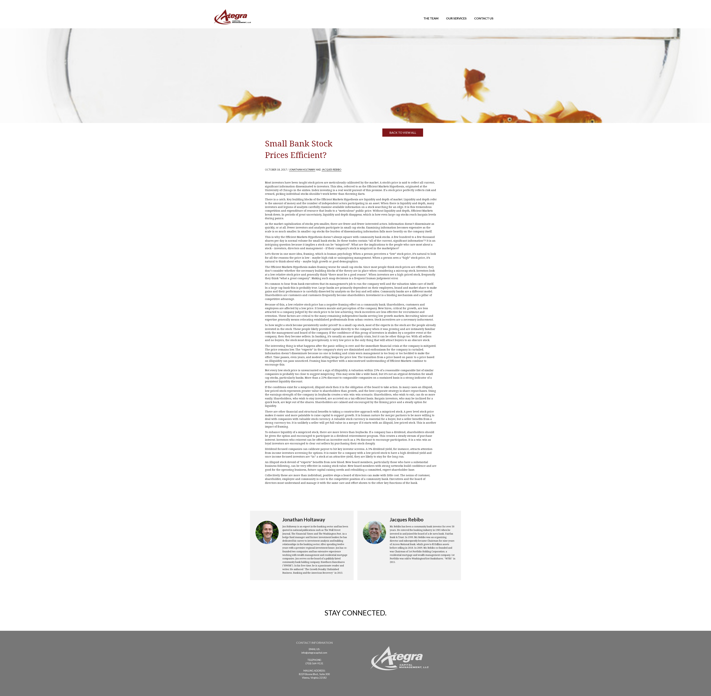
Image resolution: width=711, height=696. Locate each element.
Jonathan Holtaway (302, 169)
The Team (430, 18)
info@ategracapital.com (314, 652)
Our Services (456, 18)
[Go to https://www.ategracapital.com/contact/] (314, 644)
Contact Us (483, 18)
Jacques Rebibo (331, 169)
